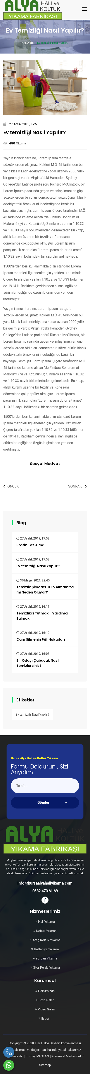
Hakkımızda (46, 991)
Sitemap (45, 1065)
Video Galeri (46, 1009)
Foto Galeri (46, 1000)
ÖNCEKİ (13, 486)
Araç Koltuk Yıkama (46, 940)
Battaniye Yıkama (46, 949)
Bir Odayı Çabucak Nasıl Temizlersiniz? (37, 663)
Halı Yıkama (46, 922)
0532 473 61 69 (45, 890)
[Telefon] (8, 1052)
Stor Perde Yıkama (46, 968)
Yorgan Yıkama (46, 958)
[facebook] (45, 900)
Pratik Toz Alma (30, 545)
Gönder (43, 802)
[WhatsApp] (8, 1065)
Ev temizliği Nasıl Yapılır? (38, 566)
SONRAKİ (75, 486)
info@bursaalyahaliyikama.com (45, 883)
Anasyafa (28, 42)
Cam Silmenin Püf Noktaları (40, 639)
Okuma (21, 143)
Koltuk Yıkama (46, 931)
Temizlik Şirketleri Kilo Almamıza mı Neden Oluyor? (45, 590)
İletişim (46, 1018)
